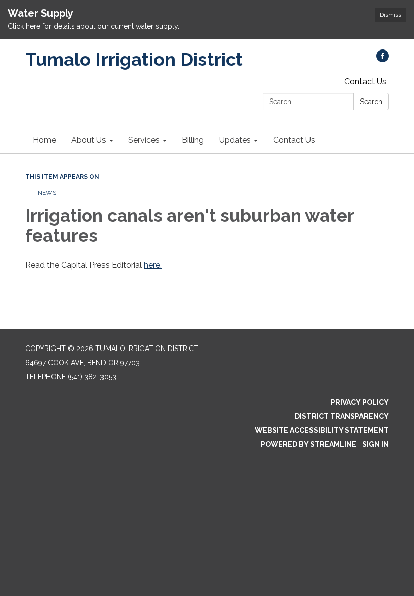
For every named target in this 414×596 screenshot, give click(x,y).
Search (371, 101)
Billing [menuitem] (193, 140)
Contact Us (365, 81)
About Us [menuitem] (88, 140)
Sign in (375, 444)
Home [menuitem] (44, 140)
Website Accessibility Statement (322, 430)
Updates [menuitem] (235, 140)
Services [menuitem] (144, 140)
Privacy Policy (360, 402)
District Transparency (342, 416)
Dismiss (390, 14)
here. (153, 265)
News (47, 192)
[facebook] (382, 59)
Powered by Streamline (308, 444)
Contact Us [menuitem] (294, 140)
